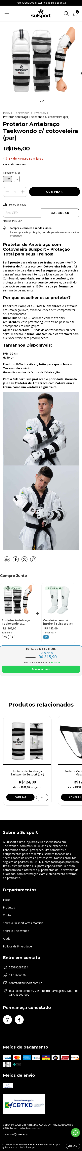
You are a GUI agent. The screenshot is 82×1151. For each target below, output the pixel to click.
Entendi (73, 1145)
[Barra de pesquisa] (66, 13)
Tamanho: (11, 172)
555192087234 (18, 967)
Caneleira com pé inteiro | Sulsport (58, 621)
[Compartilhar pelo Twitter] (24, 561)
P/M (5, 637)
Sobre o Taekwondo (16, 931)
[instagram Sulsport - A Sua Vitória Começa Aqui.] (7, 1019)
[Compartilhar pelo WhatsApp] (7, 559)
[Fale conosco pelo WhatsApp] (75, 1132)
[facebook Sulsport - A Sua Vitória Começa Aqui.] (19, 1019)
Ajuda (6, 938)
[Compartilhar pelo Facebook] (16, 561)
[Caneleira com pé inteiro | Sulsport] (58, 601)
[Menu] (6, 13)
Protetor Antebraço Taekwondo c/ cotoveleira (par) (16, 621)
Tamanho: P (49, 632)
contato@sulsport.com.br (25, 983)
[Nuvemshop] (15, 1135)
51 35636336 (17, 975)
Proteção (40, 113)
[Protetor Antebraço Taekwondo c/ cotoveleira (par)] (17, 601)
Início (6, 113)
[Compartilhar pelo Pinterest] (33, 561)
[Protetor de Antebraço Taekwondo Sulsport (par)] (42, 797)
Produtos (9, 907)
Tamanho (7, 632)
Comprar (20, 797)
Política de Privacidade (17, 946)
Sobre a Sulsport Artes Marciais (23, 923)
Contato (8, 915)
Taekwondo (21, 113)
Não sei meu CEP (12, 221)
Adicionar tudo (41, 669)
